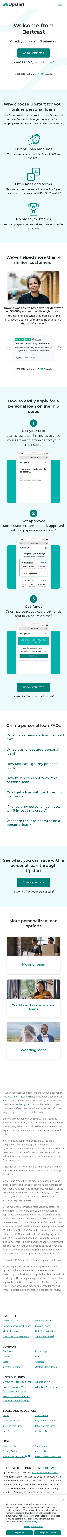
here (19, 1160)
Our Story (8, 1351)
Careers (7, 1356)
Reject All (19, 1532)
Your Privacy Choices (14, 1456)
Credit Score (41, 1415)
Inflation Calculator (45, 1425)
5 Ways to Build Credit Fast (17, 1381)
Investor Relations (12, 1366)
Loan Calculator (11, 1420)
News (38, 1356)
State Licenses (42, 1446)
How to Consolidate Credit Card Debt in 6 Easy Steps (16, 1398)
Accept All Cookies (47, 1532)
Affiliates (39, 1361)
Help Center (9, 1431)
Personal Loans (11, 1320)
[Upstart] (14, 5)
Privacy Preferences (33, 1526)
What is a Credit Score (46, 1387)
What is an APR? (43, 1381)
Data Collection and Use (48, 1456)
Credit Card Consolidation (16, 1336)
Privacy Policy (10, 1451)
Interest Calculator (12, 1425)
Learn (6, 1415)
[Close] (63, 1499)
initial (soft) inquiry (17, 1096)
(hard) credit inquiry (29, 1104)
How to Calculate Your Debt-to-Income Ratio (14, 1389)
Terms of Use (10, 1446)
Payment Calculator (45, 1420)
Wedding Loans (43, 1320)
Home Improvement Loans (17, 1325)
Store (5, 1361)
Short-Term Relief (44, 1336)
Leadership (41, 1351)
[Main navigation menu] (60, 5)
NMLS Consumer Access (45, 1472)
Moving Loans (42, 1325)
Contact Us (41, 1431)
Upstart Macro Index (46, 1366)
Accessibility (41, 1451)
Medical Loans (10, 1331)
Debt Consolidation (45, 1331)
